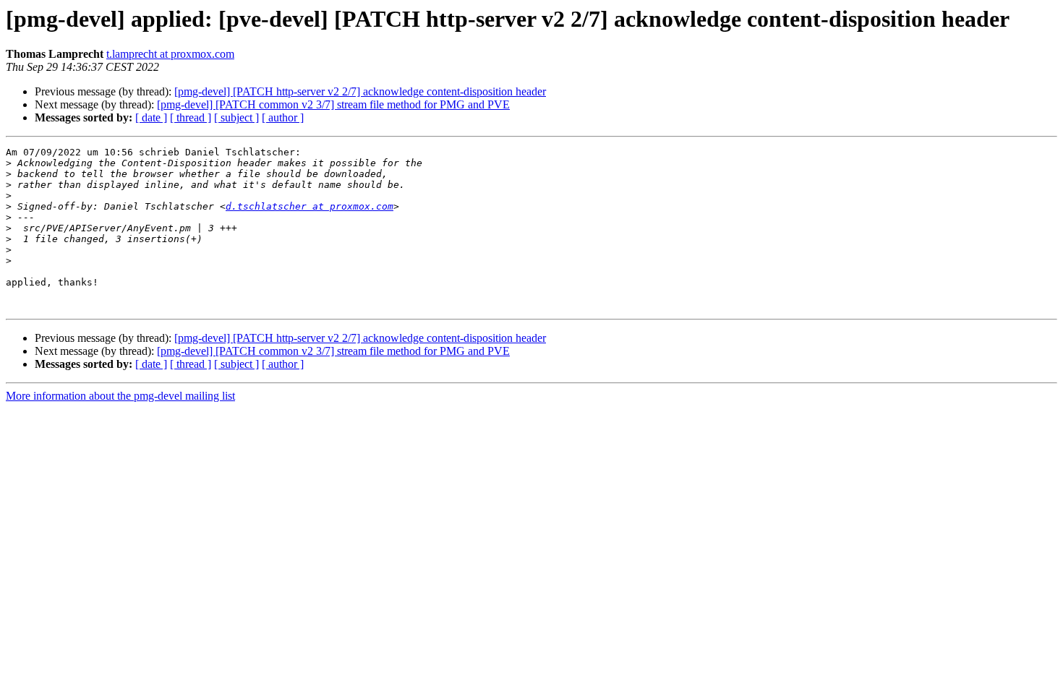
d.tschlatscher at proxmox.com (309, 206)
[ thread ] (190, 117)
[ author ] (283, 117)
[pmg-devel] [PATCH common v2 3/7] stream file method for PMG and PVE (333, 104)
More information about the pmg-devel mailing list (120, 396)
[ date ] (151, 117)
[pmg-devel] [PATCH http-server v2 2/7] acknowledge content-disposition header (360, 91)
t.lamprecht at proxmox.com (170, 54)
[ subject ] (236, 117)
